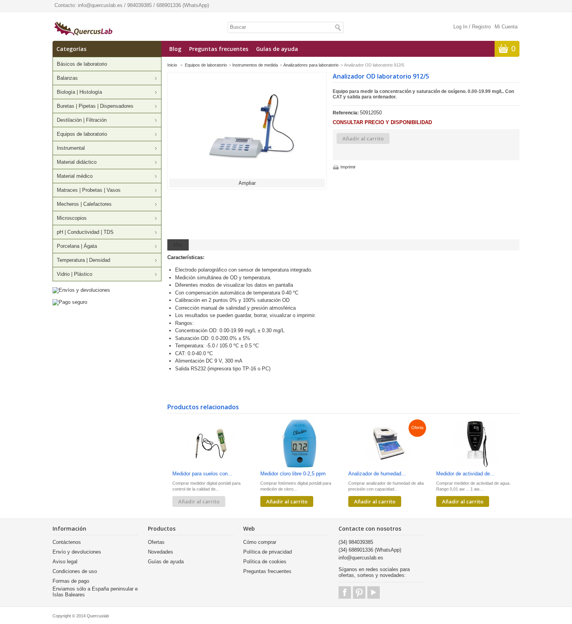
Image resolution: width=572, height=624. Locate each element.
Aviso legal (65, 561)
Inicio (172, 65)
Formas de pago (71, 581)
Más (178, 245)
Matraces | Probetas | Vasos (89, 190)
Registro (481, 27)
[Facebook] (345, 592)
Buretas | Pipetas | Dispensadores (95, 106)
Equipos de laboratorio (82, 134)
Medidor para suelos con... (202, 474)
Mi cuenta (506, 27)
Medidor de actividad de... (465, 474)
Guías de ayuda (277, 49)
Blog (175, 49)
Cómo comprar (259, 542)
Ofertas (156, 542)
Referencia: (346, 113)
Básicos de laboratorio (82, 64)
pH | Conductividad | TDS (85, 232)
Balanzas (67, 78)
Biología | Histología (79, 92)
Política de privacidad (267, 552)
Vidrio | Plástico (74, 274)
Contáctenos (67, 542)
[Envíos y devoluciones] (81, 290)
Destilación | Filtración (82, 120)
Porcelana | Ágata (77, 246)
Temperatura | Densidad (83, 260)
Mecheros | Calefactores (84, 204)
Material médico (75, 176)
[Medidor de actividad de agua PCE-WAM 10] (475, 444)
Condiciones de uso (75, 571)
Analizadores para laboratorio (311, 65)
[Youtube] (373, 592)
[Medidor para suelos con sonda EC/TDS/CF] (211, 444)
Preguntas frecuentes (218, 49)
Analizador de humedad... (377, 474)
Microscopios (72, 218)
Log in (460, 27)
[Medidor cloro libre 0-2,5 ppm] (299, 444)
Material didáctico (77, 162)
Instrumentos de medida (255, 65)
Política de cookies (264, 561)
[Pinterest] (359, 592)
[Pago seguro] (70, 302)
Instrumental (71, 148)
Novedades (160, 552)
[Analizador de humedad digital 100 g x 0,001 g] (387, 444)
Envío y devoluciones (77, 552)
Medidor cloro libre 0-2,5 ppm (293, 474)
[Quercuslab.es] (83, 29)
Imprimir (348, 167)
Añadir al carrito (286, 501)
